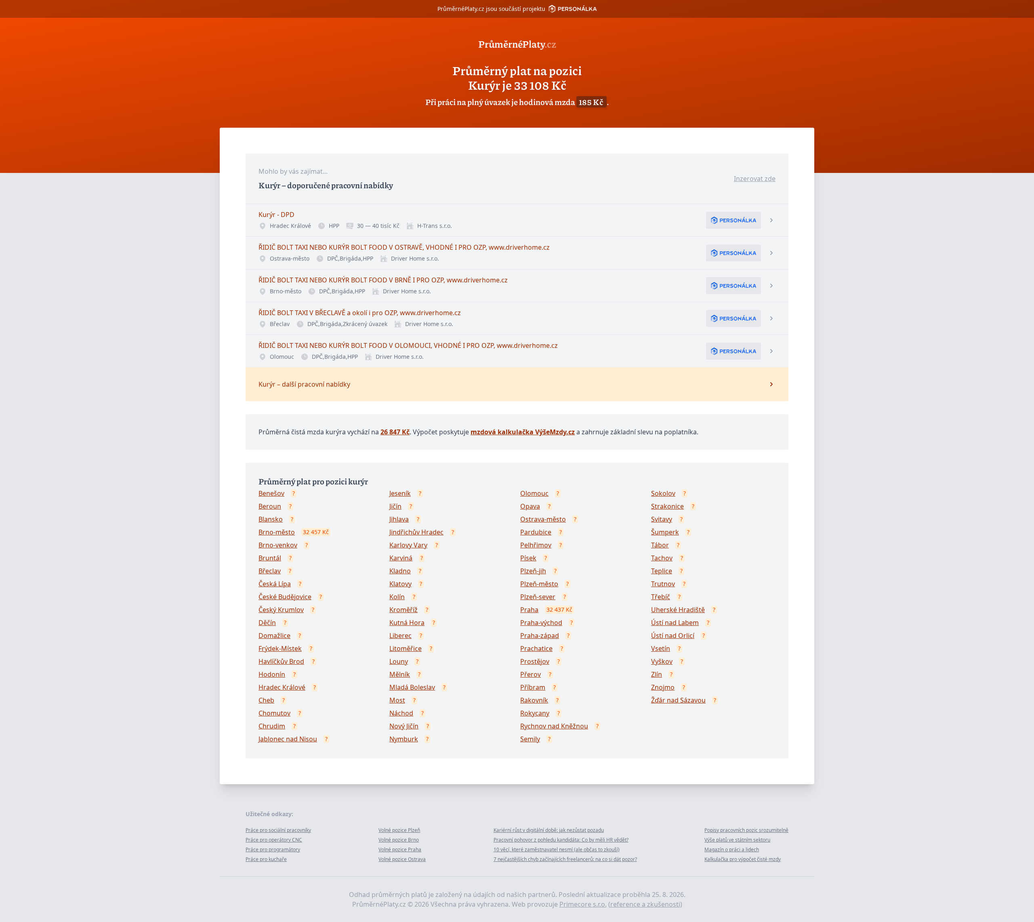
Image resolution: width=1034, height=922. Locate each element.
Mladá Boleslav (412, 687)
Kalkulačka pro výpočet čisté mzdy (742, 859)
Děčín (267, 622)
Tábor (660, 545)
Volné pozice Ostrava (402, 859)
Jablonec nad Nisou (287, 739)
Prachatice (536, 648)
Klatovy (400, 583)
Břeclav (269, 570)
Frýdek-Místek (280, 648)
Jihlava (399, 519)
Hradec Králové (281, 687)
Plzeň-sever (537, 596)
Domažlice (274, 635)
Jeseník (400, 493)
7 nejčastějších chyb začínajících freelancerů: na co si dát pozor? (565, 859)
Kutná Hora (407, 622)
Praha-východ (541, 622)
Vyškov (662, 661)
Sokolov (663, 493)
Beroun (269, 506)
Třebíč (660, 596)
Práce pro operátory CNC (274, 839)
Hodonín (271, 674)
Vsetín (660, 648)
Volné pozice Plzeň (399, 830)
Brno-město (276, 532)
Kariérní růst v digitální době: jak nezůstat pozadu (549, 830)
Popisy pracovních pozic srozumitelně (746, 830)
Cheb (266, 700)
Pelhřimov (535, 545)
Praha (529, 609)
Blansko (270, 519)
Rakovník (534, 700)
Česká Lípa (274, 583)
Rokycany (534, 713)
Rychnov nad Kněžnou (554, 726)
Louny (398, 661)
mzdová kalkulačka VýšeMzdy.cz (523, 431)
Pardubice (535, 532)
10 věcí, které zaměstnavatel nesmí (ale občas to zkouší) (557, 849)
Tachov (662, 558)
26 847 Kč (395, 431)
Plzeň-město (539, 583)
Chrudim (271, 726)
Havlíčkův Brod (281, 661)
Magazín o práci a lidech (731, 849)
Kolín (397, 596)
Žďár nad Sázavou (678, 700)
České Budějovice (284, 596)
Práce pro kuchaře (266, 859)
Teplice (661, 570)
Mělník (399, 674)
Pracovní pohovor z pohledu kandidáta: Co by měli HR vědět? (561, 839)
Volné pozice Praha (399, 849)
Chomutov (274, 713)
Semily (530, 739)
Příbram (532, 687)
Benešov (271, 493)
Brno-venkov (277, 545)
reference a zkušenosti (645, 904)
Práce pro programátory (273, 849)
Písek (528, 558)
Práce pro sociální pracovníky (278, 830)
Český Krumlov (281, 609)
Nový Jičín (403, 726)
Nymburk (403, 739)
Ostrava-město (543, 519)
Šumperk (665, 532)
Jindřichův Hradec (416, 532)
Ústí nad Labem (675, 622)
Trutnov (663, 583)
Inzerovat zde (755, 178)
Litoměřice (405, 648)
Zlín (656, 674)
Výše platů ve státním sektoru (737, 839)
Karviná (400, 558)
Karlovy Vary (408, 545)
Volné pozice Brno (398, 839)
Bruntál (269, 558)
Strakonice (667, 506)
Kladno (400, 570)
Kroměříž (403, 609)
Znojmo (663, 687)
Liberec (400, 635)
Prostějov (534, 661)
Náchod (401, 713)
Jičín (395, 506)
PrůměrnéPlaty (517, 43)
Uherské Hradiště (678, 609)
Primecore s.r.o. (583, 904)
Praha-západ (539, 635)
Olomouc (534, 493)
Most (397, 700)
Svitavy (661, 519)
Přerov (530, 674)
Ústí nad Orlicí (672, 635)
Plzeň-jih (533, 570)
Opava (530, 506)
